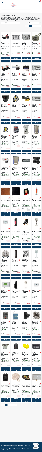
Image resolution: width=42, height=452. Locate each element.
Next (40, 26)
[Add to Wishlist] (9, 43)
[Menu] (2, 2)
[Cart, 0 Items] (39, 1)
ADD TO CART (6, 58)
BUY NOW (5, 91)
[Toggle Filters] (40, 22)
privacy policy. (5, 448)
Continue (36, 444)
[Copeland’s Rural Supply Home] (14, 5)
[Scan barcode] (33, 11)
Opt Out (35, 447)
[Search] (30, 11)
